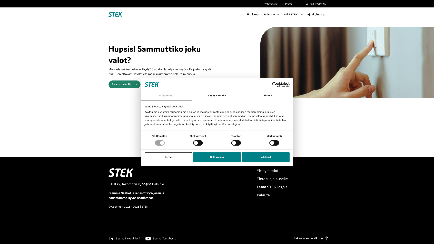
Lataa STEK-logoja (272, 187)
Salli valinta (217, 157)
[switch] (198, 143)
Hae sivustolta (317, 3)
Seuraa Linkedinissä (128, 238)
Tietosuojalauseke (272, 178)
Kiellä (168, 157)
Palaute (263, 195)
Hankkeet (253, 14)
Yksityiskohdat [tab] (217, 95)
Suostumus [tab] (166, 95)
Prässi (288, 3)
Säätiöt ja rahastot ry (135, 193)
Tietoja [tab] (268, 95)
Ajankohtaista (316, 14)
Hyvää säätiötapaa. (141, 198)
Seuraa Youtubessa (164, 238)
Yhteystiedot (271, 3)
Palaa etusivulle (121, 84)
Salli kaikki (266, 157)
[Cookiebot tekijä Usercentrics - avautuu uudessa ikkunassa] (275, 84)
